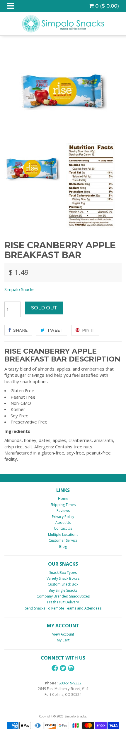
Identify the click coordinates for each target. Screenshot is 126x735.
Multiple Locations (63, 534)
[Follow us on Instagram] (71, 668)
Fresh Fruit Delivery (63, 602)
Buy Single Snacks (63, 590)
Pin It (88, 330)
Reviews (63, 510)
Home (63, 498)
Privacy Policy (63, 516)
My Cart (63, 640)
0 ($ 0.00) (106, 6)
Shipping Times (63, 504)
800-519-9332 (70, 683)
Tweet (54, 330)
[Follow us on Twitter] (63, 668)
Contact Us (63, 528)
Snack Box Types (63, 572)
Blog (63, 546)
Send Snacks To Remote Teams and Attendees (63, 608)
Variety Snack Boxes (63, 578)
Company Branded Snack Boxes (63, 596)
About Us (63, 522)
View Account (63, 634)
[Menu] (10, 6)
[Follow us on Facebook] (55, 668)
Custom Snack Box (63, 584)
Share (20, 330)
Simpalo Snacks (19, 289)
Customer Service (63, 540)
